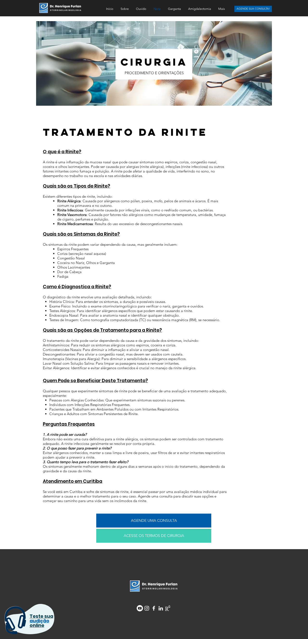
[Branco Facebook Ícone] (154, 608)
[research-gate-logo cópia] (168, 608)
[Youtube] (140, 608)
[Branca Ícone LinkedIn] (161, 608)
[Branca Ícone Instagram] (147, 608)
